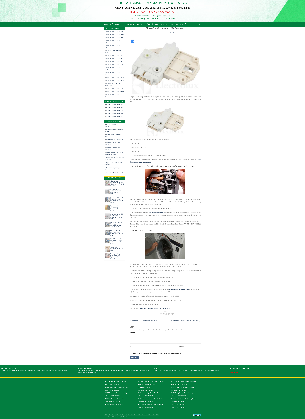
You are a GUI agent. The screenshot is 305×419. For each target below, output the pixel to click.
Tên (131, 346)
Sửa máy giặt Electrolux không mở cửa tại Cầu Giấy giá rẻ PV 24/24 (117, 183)
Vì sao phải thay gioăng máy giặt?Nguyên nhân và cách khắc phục (117, 256)
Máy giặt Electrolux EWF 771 (114, 64)
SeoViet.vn (124, 416)
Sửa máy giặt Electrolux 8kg (114, 116)
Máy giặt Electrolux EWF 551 (114, 61)
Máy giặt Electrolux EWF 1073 (115, 34)
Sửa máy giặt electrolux (125, 24)
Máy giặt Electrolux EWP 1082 (115, 91)
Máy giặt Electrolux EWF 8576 (115, 77)
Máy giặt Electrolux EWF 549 (114, 58)
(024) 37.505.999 (149, 384)
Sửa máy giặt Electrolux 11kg (114, 104)
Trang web (181, 346)
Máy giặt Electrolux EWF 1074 (115, 37)
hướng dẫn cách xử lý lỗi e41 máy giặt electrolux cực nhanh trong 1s (116, 200)
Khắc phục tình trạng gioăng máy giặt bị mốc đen (155, 308)
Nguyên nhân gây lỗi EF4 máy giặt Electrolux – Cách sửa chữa (116, 216)
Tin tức (140, 24)
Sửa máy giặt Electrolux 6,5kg (115, 110)
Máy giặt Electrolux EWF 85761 (115, 80)
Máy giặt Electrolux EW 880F (114, 31)
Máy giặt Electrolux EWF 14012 (115, 55)
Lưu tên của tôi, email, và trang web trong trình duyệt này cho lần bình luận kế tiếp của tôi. (156, 353)
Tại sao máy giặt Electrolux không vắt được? (116, 249)
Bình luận (133, 332)
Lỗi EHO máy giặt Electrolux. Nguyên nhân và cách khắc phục (116, 241)
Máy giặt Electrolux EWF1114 (114, 88)
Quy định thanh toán (169, 24)
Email (156, 346)
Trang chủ (108, 24)
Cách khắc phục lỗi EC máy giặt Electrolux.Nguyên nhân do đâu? (116, 225)
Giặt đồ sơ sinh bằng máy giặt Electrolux (144, 320)
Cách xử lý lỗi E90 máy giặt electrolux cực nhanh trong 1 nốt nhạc (117, 233)
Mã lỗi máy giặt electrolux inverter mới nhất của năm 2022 (115, 192)
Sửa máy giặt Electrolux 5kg (114, 107)
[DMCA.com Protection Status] (197, 415)
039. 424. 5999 (182, 384)
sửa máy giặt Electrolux (157, 212)
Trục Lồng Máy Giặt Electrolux (115, 173)
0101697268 (181, 407)
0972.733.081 (115, 390)
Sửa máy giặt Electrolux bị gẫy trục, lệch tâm (184, 320)
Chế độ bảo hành (152, 24)
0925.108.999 (115, 396)
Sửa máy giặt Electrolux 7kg (114, 113)
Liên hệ (183, 24)
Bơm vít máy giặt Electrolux (114, 139)
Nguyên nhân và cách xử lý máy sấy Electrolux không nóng (117, 208)
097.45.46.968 (115, 384)
